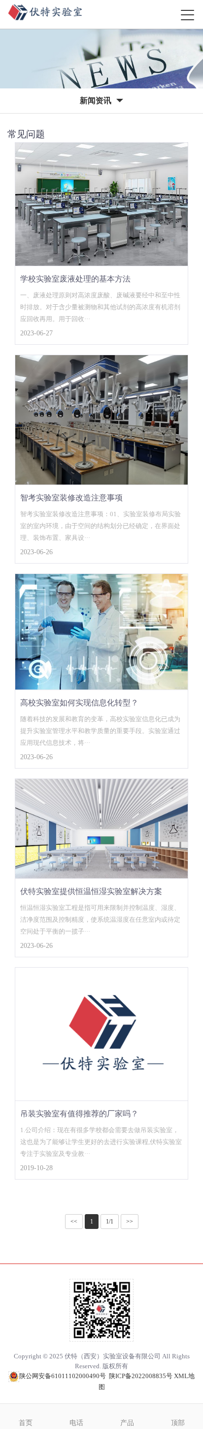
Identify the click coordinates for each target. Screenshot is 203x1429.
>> (129, 1221)
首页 (26, 1423)
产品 (127, 1423)
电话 (76, 1423)
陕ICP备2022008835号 (140, 1376)
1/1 (109, 1221)
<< (73, 1221)
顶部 (178, 1423)
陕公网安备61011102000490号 (62, 1376)
